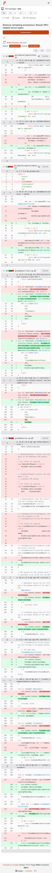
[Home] (4, 3)
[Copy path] (39, 56)
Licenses (28, 871)
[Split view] (42, 50)
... (4, 37)
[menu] (48, 50)
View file (45, 56)
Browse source (26, 32)
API (35, 871)
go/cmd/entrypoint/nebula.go (25, 167)
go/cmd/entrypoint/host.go (26, 56)
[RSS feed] (4, 13)
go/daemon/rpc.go (22, 438)
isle (19, 9)
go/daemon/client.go (24, 271)
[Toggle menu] (48, 3)
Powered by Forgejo (11, 865)
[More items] (49, 17)
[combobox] (35, 50)
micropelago (10, 9)
